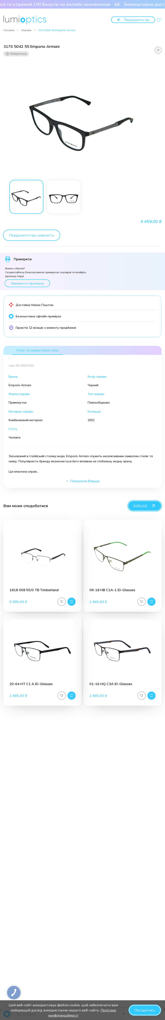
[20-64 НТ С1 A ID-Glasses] (42, 650)
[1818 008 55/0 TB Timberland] (42, 556)
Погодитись (144, 1010)
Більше (140, 506)
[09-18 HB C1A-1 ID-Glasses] (122, 556)
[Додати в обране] (158, 50)
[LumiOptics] (24, 19)
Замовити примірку (27, 283)
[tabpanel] (82, 119)
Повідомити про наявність (31, 235)
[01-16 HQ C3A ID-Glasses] (122, 650)
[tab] (26, 197)
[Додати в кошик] (71, 602)
